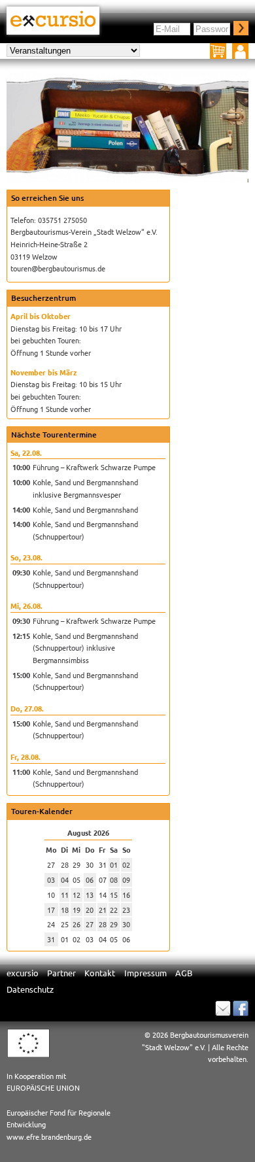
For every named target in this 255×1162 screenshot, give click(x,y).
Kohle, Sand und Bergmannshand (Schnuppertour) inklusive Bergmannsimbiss (85, 647)
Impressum (145, 972)
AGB (183, 972)
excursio (23, 972)
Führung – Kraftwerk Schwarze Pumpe (94, 467)
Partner (61, 972)
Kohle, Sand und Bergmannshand (85, 509)
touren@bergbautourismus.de (57, 268)
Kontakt (99, 972)
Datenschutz (30, 989)
